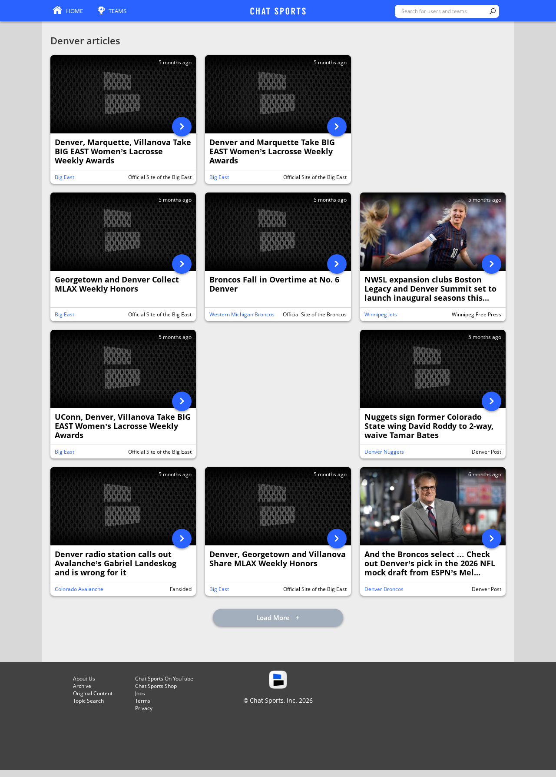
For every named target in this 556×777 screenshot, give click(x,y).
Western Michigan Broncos (242, 314)
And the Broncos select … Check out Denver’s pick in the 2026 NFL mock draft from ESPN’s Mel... (429, 564)
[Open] (182, 126)
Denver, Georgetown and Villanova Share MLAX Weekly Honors (277, 559)
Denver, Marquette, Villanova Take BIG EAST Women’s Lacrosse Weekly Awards (123, 152)
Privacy (143, 708)
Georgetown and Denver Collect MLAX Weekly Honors (117, 284)
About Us (84, 678)
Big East (64, 177)
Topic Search (88, 700)
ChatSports (278, 11)
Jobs (140, 693)
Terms (142, 700)
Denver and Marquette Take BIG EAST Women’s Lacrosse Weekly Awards (272, 152)
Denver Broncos (384, 589)
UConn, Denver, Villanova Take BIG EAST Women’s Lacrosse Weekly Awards (123, 426)
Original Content (93, 693)
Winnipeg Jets (380, 314)
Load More (273, 617)
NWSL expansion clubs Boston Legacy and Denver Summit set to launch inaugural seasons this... (430, 289)
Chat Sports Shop (156, 686)
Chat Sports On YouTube (164, 678)
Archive (82, 686)
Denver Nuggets (384, 451)
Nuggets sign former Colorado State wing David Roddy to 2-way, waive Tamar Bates (428, 426)
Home (74, 11)
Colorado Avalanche (79, 589)
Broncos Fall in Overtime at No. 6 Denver (274, 284)
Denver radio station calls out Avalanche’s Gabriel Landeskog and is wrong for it (115, 564)
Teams (117, 11)
